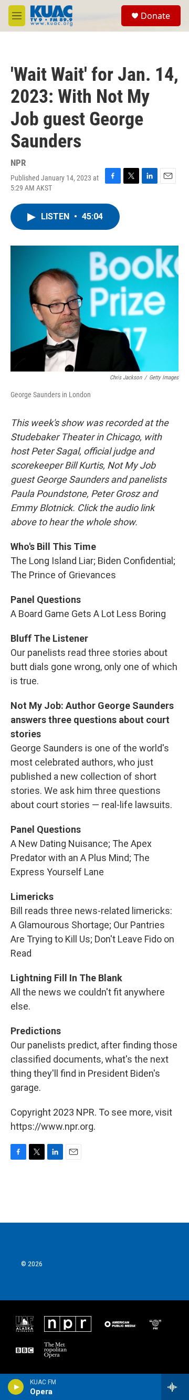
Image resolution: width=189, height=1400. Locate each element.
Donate (155, 15)
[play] (16, 1387)
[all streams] (175, 1387)
